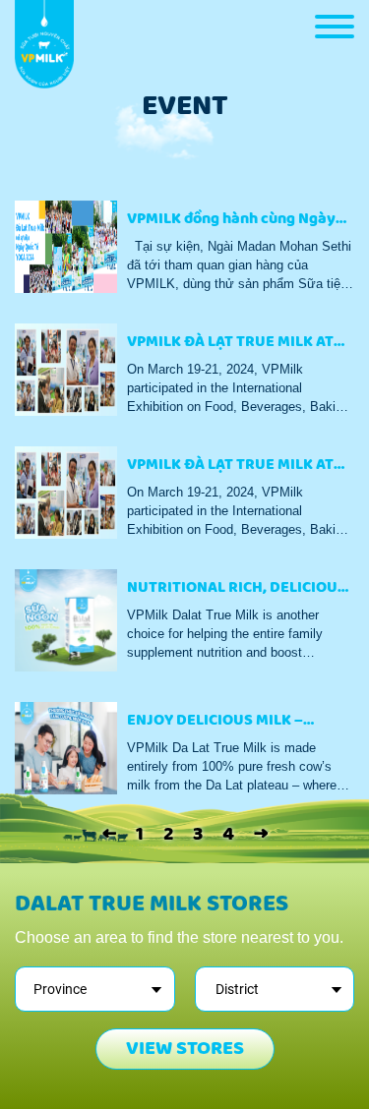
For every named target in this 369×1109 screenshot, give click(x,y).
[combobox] (95, 989)
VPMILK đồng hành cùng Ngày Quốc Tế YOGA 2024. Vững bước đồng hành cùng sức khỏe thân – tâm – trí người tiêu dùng (240, 221)
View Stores (185, 1048)
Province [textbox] (60, 989)
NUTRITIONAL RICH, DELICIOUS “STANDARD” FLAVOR (236, 590)
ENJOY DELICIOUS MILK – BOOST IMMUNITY (215, 723)
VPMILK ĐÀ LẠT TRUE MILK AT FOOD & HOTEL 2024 (230, 344)
